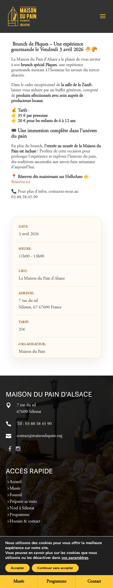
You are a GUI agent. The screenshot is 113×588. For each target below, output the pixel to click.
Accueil (16, 482)
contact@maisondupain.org (39, 436)
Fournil (16, 495)
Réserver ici (20, 182)
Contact (94, 581)
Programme (19, 515)
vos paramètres (74, 557)
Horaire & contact (25, 521)
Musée (15, 488)
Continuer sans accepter (55, 568)
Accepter (17, 568)
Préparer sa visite (23, 501)
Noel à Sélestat (22, 508)
